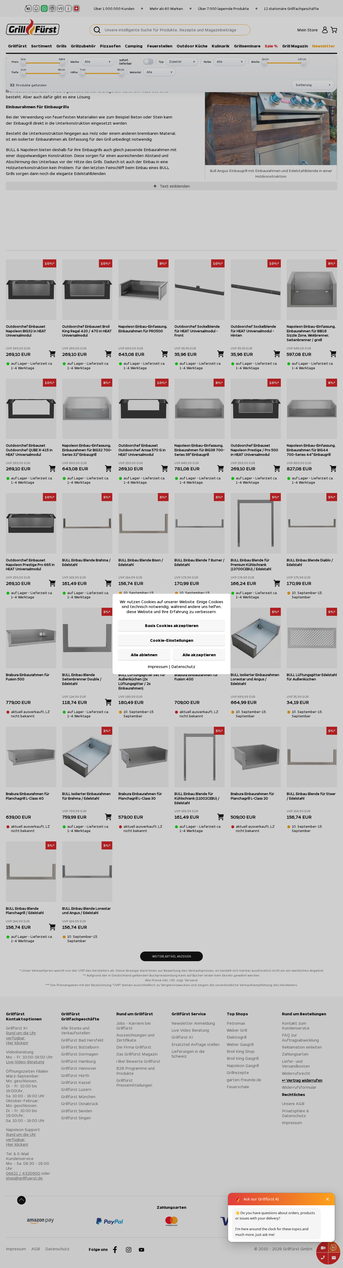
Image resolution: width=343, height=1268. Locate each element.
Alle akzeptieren (199, 654)
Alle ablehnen (144, 654)
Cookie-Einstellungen (171, 640)
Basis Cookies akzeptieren (171, 625)
